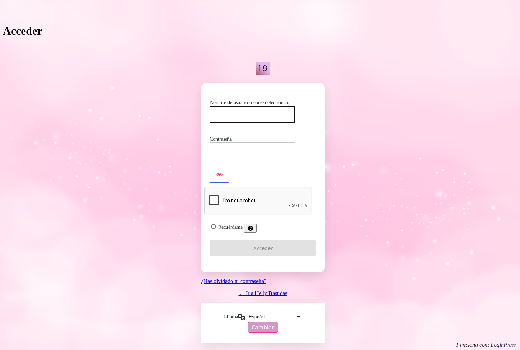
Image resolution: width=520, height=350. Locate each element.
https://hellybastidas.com (263, 68)
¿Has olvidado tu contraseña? (233, 281)
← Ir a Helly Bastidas (263, 293)
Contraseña (221, 139)
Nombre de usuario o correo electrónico (249, 102)
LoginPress (503, 345)
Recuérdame (230, 227)
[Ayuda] (250, 228)
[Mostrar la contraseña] (219, 174)
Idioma (231, 316)
